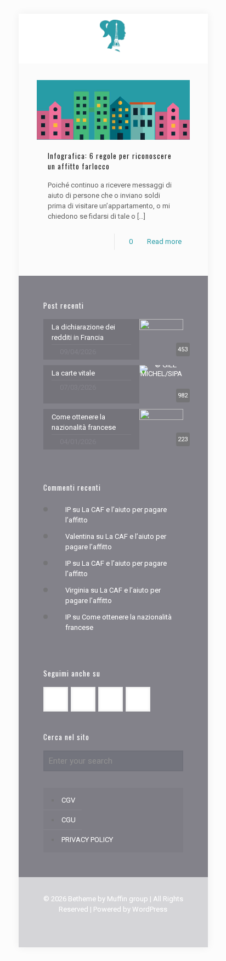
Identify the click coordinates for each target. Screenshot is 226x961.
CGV (68, 800)
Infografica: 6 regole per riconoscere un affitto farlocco (110, 161)
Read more (164, 241)
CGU (68, 820)
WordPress (149, 909)
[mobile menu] (14, 16)
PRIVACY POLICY (87, 839)
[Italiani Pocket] (113, 35)
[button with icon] (55, 699)
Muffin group (127, 899)
